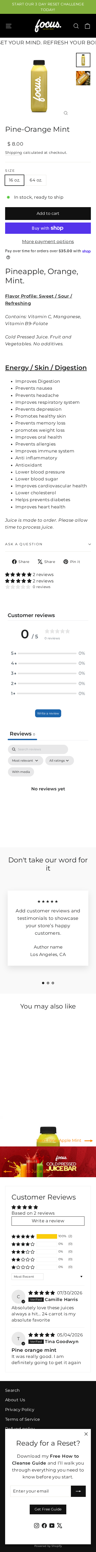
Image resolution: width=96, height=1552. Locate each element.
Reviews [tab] (22, 734)
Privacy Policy (19, 1409)
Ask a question (24, 544)
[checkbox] (21, 772)
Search (12, 1390)
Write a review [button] (48, 1220)
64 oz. (36, 180)
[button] (19, 574)
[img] (42, 1292)
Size (10, 171)
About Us (15, 1399)
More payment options (48, 241)
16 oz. (14, 180)
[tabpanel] (48, 794)
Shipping (13, 152)
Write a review (48, 713)
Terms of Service (22, 1419)
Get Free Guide (48, 1509)
